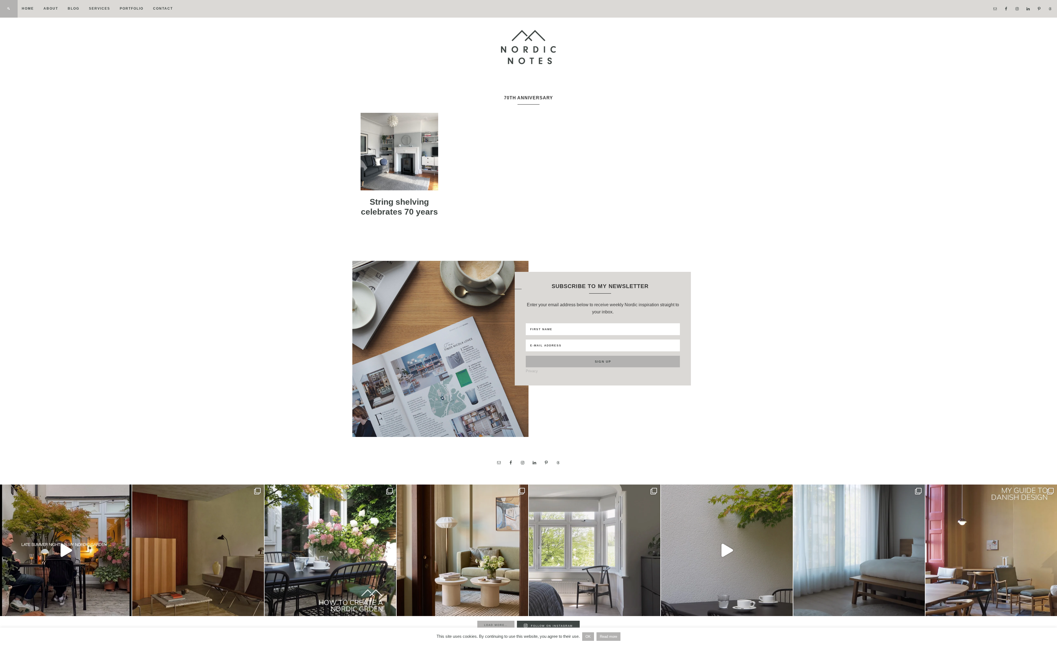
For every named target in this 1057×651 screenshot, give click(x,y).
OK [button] (588, 636)
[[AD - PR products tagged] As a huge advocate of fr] (726, 550)
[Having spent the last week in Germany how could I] (859, 550)
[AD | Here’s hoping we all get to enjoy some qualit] (66, 550)
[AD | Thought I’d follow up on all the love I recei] (330, 550)
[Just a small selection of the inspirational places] (462, 550)
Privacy (532, 371)
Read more (608, 636)
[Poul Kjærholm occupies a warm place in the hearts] (198, 550)
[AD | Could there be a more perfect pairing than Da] (991, 550)
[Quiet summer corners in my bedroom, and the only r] (594, 550)
